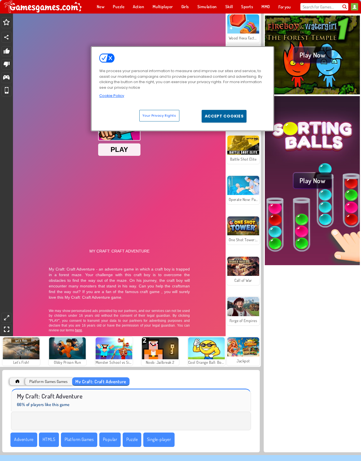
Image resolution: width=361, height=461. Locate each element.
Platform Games (79, 439)
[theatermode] (6, 318)
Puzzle (132, 439)
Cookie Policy (111, 95)
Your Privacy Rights (159, 115)
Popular (110, 439)
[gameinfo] (6, 77)
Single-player (159, 439)
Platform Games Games (48, 381)
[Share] (6, 37)
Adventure (23, 439)
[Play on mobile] (6, 91)
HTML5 (49, 439)
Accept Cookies (224, 116)
